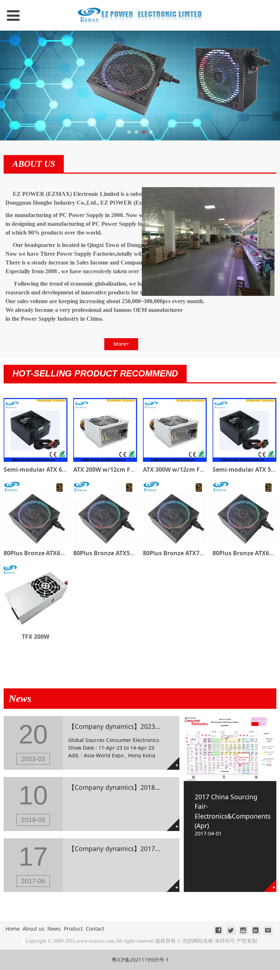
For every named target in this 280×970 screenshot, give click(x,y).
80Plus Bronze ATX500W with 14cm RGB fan (136, 553)
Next (270, 85)
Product (73, 928)
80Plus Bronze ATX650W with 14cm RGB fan (66, 553)
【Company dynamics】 (104, 726)
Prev (10, 85)
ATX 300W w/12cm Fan (175, 469)
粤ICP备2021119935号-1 (140, 959)
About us (33, 928)
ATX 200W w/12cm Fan (105, 469)
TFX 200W (35, 637)
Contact (95, 928)
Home (12, 928)
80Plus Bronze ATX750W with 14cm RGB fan (205, 553)
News (54, 928)
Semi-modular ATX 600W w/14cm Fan (57, 469)
